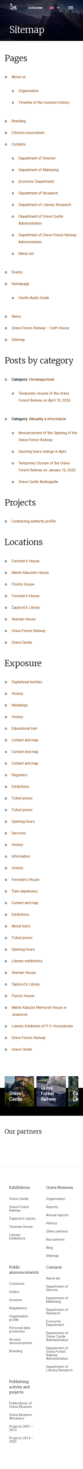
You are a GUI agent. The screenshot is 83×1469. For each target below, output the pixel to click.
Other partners (57, 1231)
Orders (14, 1292)
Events (17, 272)
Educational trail (24, 728)
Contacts (19, 144)
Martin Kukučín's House (30, 572)
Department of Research (38, 193)
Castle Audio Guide (33, 298)
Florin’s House (23, 996)
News (16, 316)
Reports (52, 1207)
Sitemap (18, 339)
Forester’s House (25, 879)
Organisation (28, 91)
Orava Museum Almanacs (20, 1416)
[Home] (13, 6)
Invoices (15, 1300)
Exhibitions (20, 786)
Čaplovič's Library (26, 607)
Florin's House (23, 584)
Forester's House (25, 561)
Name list (26, 253)
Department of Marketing (38, 170)
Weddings (20, 705)
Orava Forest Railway (29, 631)
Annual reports (57, 1215)
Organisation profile (18, 1318)
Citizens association (28, 132)
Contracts (16, 1284)
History (17, 693)
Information (21, 856)
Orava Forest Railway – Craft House (40, 328)
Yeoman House (24, 619)
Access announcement (20, 1341)
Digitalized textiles (27, 682)
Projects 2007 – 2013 (21, 1428)
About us (19, 77)
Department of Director (37, 158)
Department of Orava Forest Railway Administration (57, 1353)
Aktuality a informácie (47, 419)
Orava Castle (22, 642)
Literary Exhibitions (17, 1236)
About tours (21, 926)
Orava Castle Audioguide (38, 482)
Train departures (25, 891)
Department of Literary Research (44, 205)
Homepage (20, 284)
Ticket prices (22, 798)
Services (19, 833)
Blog (49, 1247)
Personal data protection (19, 1329)
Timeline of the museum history (43, 102)
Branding (19, 121)
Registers (19, 775)
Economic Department (36, 181)
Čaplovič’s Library (26, 984)
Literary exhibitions (27, 961)
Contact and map (25, 740)
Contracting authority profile (34, 521)
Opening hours (23, 821)
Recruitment (55, 1239)
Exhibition (35, 8)
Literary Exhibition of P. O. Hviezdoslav (42, 1026)
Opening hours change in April (42, 451)
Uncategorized (41, 379)
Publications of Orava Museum (20, 1405)
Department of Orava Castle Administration (57, 1336)
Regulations (18, 1308)
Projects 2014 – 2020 (21, 1439)
